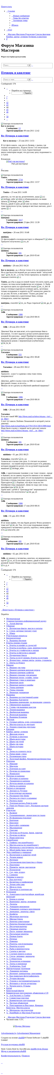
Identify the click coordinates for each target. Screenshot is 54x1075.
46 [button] (7, 112)
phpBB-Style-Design (39, 1049)
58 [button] (7, 117)
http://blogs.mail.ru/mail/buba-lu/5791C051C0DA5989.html (26, 426)
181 (20, 253)
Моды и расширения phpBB (13, 1051)
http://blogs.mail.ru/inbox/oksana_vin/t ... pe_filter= (22, 430)
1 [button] (6, 98)
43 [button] (7, 105)
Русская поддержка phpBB (13, 1044)
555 (20, 354)
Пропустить (6, 6)
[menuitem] (20, 16)
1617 (20, 220)
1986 (20, 314)
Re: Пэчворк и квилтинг (15, 135)
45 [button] (7, 110)
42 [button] (7, 103)
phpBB (21, 1038)
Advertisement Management (28, 1033)
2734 (20, 180)
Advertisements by (9, 1033)
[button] (7, 88)
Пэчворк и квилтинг (16, 72)
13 (19, 128)
